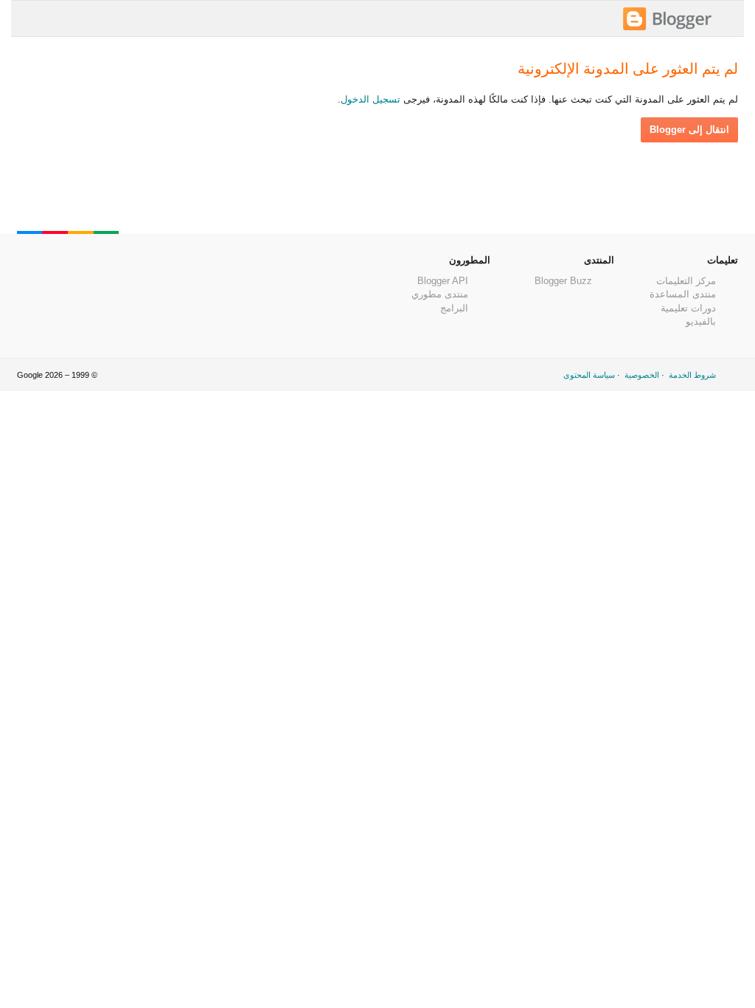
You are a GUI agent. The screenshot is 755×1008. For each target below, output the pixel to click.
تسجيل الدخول (370, 99)
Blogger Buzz (563, 280)
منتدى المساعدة (683, 294)
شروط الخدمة (692, 374)
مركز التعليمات (686, 280)
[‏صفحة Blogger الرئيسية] (667, 28)
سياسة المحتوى (589, 374)
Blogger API (442, 280)
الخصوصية (641, 374)
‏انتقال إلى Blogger (689, 129)
